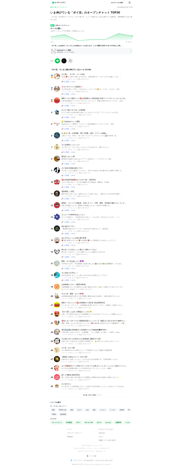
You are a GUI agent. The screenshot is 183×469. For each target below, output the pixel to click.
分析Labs (102, 433)
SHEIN (122, 410)
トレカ (127, 422)
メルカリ (103, 410)
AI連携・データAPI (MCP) (107, 440)
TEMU (54, 414)
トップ (69, 429)
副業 (53, 410)
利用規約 (70, 436)
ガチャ (78, 422)
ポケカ (99, 422)
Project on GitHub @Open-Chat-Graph (97, 464)
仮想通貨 (63, 414)
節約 (94, 410)
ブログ (101, 436)
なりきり (108, 422)
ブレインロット (57, 422)
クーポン (113, 410)
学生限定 (69, 422)
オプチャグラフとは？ (106, 429)
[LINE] (57, 60)
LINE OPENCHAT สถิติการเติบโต (104, 460)
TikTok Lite (62, 410)
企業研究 (118, 422)
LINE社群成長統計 (89, 460)
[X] (64, 60)
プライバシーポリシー (74, 433)
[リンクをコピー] (70, 60)
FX (129, 410)
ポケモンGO (89, 422)
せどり (79, 410)
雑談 (71, 410)
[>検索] (129, 2)
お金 (87, 410)
